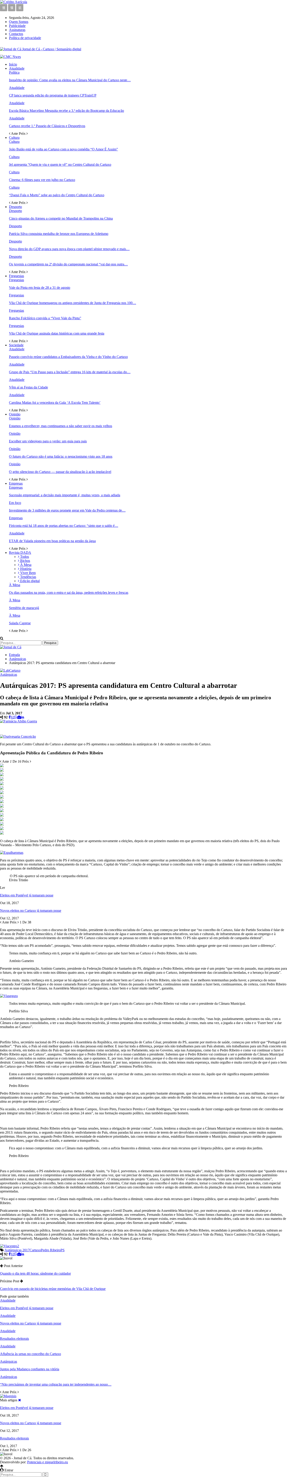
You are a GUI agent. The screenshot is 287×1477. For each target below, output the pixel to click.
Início (13, 64)
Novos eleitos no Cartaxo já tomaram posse (30, 910)
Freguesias (16, 276)
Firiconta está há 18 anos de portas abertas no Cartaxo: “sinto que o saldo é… (63, 526)
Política (14, 72)
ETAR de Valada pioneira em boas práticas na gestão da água (52, 541)
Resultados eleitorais (14, 1438)
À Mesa (25, 565)
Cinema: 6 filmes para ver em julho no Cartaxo (42, 180)
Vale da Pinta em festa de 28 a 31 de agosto (39, 287)
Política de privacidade (25, 38)
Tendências (27, 577)
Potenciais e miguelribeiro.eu (47, 1462)
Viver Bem (27, 573)
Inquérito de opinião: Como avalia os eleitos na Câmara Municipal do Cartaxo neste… (70, 80)
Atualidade (16, 68)
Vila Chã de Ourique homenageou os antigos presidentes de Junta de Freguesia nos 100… (72, 303)
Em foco (15, 503)
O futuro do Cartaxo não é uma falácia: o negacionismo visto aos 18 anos (60, 456)
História (25, 569)
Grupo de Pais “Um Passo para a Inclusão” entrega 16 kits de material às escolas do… (69, 372)
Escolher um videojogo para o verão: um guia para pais (48, 441)
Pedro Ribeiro (51, 1250)
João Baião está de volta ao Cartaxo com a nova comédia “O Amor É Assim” (63, 149)
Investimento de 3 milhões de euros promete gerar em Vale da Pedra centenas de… (67, 510)
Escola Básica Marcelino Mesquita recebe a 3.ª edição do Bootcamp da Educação (66, 111)
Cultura (14, 137)
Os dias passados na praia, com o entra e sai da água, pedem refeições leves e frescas (68, 592)
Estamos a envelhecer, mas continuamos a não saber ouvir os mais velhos (60, 426)
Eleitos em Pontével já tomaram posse (26, 895)
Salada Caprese (20, 623)
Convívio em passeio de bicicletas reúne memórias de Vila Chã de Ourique (53, 1289)
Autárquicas (8, 674)
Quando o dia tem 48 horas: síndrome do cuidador (35, 1273)
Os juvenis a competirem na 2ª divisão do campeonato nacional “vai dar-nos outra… (68, 264)
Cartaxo (35, 1250)
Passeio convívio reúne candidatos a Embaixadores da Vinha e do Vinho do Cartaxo (68, 357)
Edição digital (29, 581)
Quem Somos (18, 22)
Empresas (16, 483)
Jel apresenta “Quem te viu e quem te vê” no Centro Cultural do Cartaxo (60, 164)
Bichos (24, 561)
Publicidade (17, 26)
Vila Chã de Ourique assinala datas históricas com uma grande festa (56, 333)
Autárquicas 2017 (17, 1250)
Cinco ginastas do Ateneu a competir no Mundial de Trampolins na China (61, 218)
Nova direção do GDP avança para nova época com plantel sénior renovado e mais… (69, 249)
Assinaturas (17, 30)
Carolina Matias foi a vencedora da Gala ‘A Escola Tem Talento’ (54, 402)
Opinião (14, 414)
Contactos (16, 34)
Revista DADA (20, 552)
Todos (24, 557)
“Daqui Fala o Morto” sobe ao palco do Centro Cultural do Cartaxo (56, 195)
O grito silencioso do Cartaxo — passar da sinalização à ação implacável (60, 472)
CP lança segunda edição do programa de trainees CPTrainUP (52, 95)
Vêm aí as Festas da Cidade (28, 387)
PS (63, 1250)
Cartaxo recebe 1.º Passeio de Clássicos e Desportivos (47, 126)
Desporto (15, 207)
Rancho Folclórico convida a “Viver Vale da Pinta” (45, 318)
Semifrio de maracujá (24, 608)
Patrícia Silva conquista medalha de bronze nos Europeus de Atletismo (58, 234)
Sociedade (16, 345)
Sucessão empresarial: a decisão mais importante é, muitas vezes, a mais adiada (64, 495)
